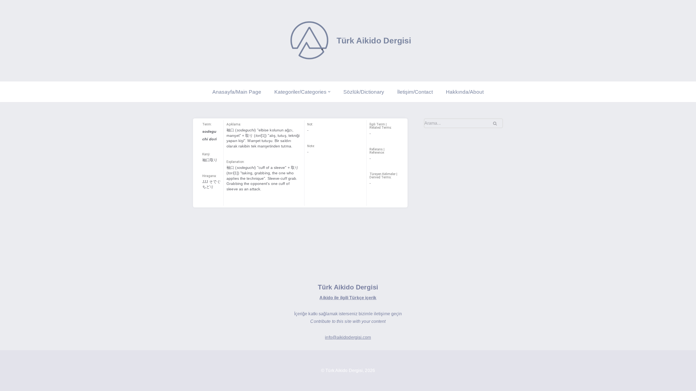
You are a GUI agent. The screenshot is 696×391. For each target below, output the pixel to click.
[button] (329, 91)
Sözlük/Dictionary (363, 92)
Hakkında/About (465, 92)
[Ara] (497, 123)
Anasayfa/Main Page (236, 92)
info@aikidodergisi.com (348, 337)
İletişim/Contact (415, 92)
